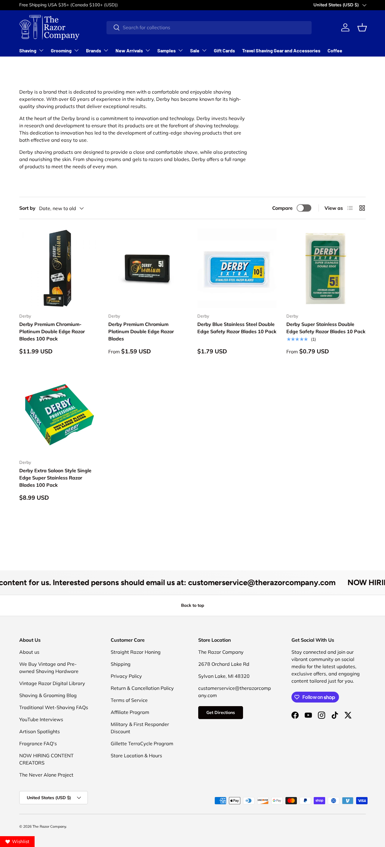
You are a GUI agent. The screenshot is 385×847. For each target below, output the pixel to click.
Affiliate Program (130, 712)
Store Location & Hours (136, 755)
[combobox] (209, 27)
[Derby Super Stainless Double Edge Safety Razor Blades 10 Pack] (326, 268)
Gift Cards (224, 50)
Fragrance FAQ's (38, 743)
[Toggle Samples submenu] (180, 50)
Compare (282, 208)
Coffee (335, 50)
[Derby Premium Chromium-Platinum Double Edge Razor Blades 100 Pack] (59, 268)
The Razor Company (49, 826)
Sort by (27, 208)
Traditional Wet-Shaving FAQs (53, 707)
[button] (362, 27)
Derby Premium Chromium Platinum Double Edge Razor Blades (141, 331)
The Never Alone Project (46, 775)
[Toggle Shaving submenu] (41, 50)
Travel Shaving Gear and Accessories (281, 50)
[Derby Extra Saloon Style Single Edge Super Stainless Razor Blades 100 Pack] (59, 415)
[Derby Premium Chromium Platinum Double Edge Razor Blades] (148, 268)
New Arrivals (129, 50)
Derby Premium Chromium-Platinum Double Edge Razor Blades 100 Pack (52, 331)
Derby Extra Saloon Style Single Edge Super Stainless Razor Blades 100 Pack (55, 477)
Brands (93, 50)
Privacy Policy (126, 676)
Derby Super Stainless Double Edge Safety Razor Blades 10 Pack (325, 327)
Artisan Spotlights (39, 731)
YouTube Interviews (41, 719)
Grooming (61, 50)
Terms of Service (129, 700)
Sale (194, 50)
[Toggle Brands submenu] (105, 50)
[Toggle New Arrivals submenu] (147, 50)
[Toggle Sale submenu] (204, 50)
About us (29, 652)
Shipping (121, 664)
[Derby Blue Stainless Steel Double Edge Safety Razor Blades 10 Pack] (237, 268)
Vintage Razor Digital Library (52, 683)
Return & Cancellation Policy (142, 688)
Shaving (27, 50)
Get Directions (220, 712)
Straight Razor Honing (136, 652)
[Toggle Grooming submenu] (76, 50)
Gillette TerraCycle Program (142, 743)
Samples (166, 50)
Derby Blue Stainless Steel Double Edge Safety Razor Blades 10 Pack (236, 327)
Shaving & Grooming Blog (48, 695)
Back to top (192, 605)
